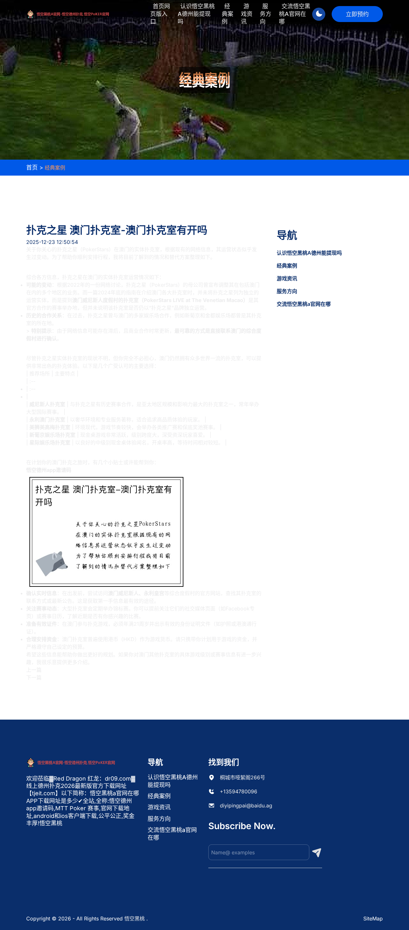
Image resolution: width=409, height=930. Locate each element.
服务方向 (265, 14)
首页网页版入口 (160, 14)
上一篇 (34, 670)
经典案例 (227, 14)
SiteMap (373, 918)
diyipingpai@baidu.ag (246, 805)
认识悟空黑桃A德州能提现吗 (196, 14)
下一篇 (34, 677)
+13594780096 (238, 791)
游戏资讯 (246, 14)
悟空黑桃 (134, 918)
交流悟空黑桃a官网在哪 (294, 14)
